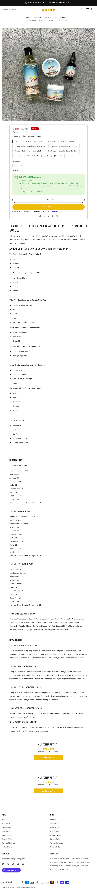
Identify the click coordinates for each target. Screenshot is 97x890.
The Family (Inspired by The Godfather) (28, 141)
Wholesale (6, 823)
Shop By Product (62, 17)
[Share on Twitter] (48, 216)
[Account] (82, 9)
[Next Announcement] (86, 3)
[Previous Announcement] (10, 3)
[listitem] (49, 3)
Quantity (16, 162)
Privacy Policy (7, 839)
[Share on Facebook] (40, 216)
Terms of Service (8, 843)
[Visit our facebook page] (3, 864)
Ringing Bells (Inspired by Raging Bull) (28, 151)
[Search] (92, 9)
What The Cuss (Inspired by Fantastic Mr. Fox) (30, 146)
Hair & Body (6, 831)
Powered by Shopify (8, 887)
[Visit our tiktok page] (13, 864)
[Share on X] (44, 216)
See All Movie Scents (42, 17)
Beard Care (6, 827)
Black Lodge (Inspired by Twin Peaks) (64, 146)
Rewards (63, 21)
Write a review (48, 758)
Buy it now (48, 207)
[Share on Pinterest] (52, 216)
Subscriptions (36, 21)
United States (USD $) (9, 9)
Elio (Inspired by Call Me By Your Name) (28, 156)
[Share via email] (57, 216)
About (50, 21)
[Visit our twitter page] (17, 864)
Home (28, 17)
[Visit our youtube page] (22, 864)
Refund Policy (7, 847)
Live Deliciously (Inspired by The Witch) (60, 141)
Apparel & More (8, 835)
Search (4, 819)
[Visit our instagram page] (8, 864)
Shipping (15, 132)
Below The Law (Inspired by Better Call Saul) (61, 151)
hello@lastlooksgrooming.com (13, 859)
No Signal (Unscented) (54, 156)
